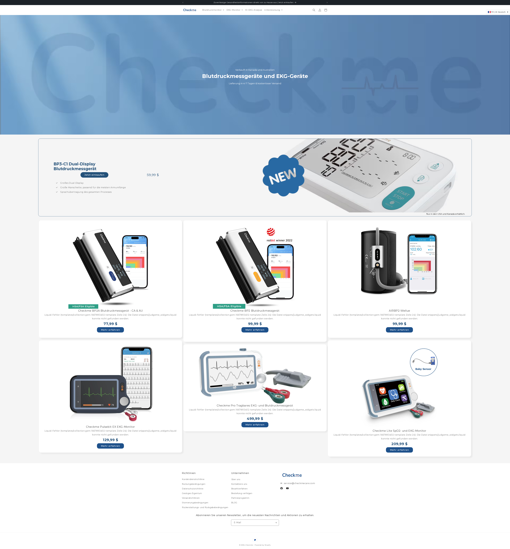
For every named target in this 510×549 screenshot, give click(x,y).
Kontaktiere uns (239, 484)
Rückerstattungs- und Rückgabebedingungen (205, 507)
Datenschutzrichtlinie (192, 488)
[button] (314, 10)
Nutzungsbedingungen (193, 484)
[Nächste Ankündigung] (327, 2)
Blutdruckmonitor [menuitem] (212, 10)
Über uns (235, 479)
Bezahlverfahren (239, 488)
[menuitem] (235, 10)
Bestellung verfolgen (241, 493)
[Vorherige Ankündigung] (183, 2)
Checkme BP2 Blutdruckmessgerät (254, 310)
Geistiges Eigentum (192, 493)
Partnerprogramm (240, 498)
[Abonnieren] (276, 523)
